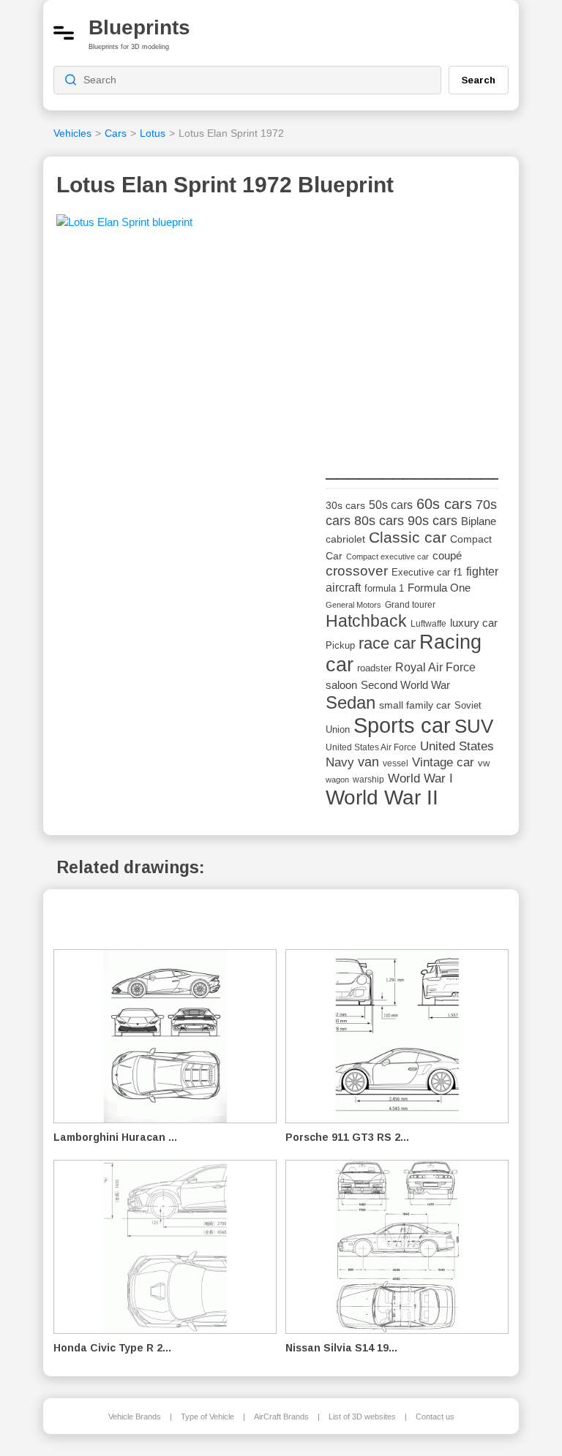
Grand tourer (410, 604)
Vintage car (443, 762)
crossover (357, 570)
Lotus (152, 133)
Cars (116, 133)
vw (484, 763)
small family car (415, 705)
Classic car (407, 537)
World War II (382, 797)
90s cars (432, 520)
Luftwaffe (428, 624)
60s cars (444, 504)
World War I (420, 778)
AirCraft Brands (281, 1416)
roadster (374, 668)
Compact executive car (387, 556)
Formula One (439, 587)
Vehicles (72, 133)
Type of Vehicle (207, 1416)
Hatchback (366, 620)
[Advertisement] (435, 348)
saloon (341, 685)
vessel (395, 763)
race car (387, 643)
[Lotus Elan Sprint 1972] (124, 226)
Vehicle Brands (134, 1416)
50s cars (391, 505)
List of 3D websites (362, 1416)
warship (368, 779)
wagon (337, 779)
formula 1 (384, 588)
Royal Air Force (435, 667)
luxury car (474, 622)
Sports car (402, 725)
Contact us (435, 1416)
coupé (447, 555)
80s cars (379, 520)
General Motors (353, 604)
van (368, 762)
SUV (473, 726)
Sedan (350, 702)
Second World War (405, 685)
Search (478, 80)
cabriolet (345, 539)
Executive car (420, 572)
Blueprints (139, 27)
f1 (458, 572)
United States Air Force (371, 747)
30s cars (345, 505)
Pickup (340, 645)
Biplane (478, 521)
